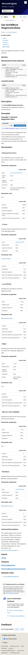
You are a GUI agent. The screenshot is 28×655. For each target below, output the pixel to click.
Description (5, 40)
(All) (2, 197)
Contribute (4, 648)
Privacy (10, 648)
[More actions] (25, 20)
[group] (14, 72)
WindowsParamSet (7, 318)
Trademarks (4, 653)
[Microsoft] (14, 17)
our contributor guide (12, 593)
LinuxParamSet (5, 259)
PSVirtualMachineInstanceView (13, 569)
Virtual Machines (9, 20)
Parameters (5, 44)
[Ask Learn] (22, 20)
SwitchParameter (20, 242)
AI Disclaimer (4, 646)
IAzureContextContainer (16, 173)
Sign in (25, 17)
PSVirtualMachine (8, 565)
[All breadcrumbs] (2, 20)
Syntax (4, 38)
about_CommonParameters (9, 550)
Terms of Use (20, 650)
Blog (22, 646)
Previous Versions (14, 646)
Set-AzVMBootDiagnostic (11, 576)
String (21, 301)
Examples (4, 42)
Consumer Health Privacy (7, 650)
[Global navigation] (1, 16)
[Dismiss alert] (25, 2)
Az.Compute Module (11, 32)
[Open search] (20, 16)
